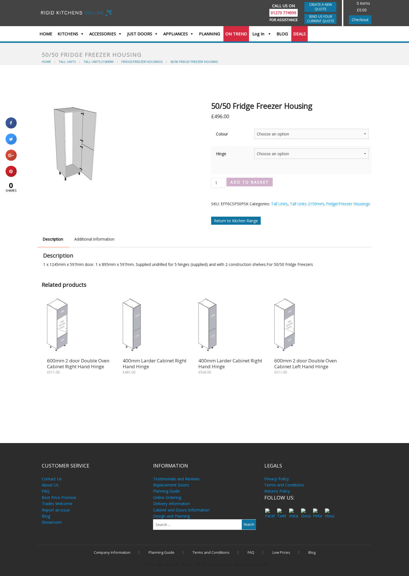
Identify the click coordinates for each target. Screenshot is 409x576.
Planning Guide (166, 491)
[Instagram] (293, 510)
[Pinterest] (317, 510)
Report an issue (56, 510)
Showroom (52, 522)
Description (53, 239)
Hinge (221, 153)
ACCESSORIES (102, 33)
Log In (258, 33)
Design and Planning (171, 516)
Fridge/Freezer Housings (348, 203)
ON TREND (236, 33)
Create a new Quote (320, 6)
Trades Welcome (57, 503)
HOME (46, 33)
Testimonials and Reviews (176, 478)
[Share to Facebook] (11, 127)
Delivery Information (171, 503)
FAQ (46, 491)
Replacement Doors (171, 485)
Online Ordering (167, 497)
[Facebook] (269, 510)
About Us (50, 485)
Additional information (94, 239)
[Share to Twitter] (11, 143)
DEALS (299, 33)
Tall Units (279, 203)
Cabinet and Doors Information (181, 510)
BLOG (282, 33)
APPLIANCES (175, 33)
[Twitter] (281, 510)
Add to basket (249, 182)
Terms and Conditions (284, 485)
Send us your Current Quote (320, 18)
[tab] (53, 239)
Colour (222, 134)
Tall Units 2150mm (307, 203)
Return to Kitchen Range (236, 220)
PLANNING (209, 33)
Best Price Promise (59, 497)
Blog (46, 516)
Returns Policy (277, 491)
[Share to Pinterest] (11, 175)
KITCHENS (68, 33)
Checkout (360, 19)
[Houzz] (329, 510)
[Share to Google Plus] (11, 159)
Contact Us (52, 478)
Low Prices (281, 552)
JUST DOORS (139, 33)
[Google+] (305, 510)
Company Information (112, 552)
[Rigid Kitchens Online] (77, 12)
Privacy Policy (276, 478)
